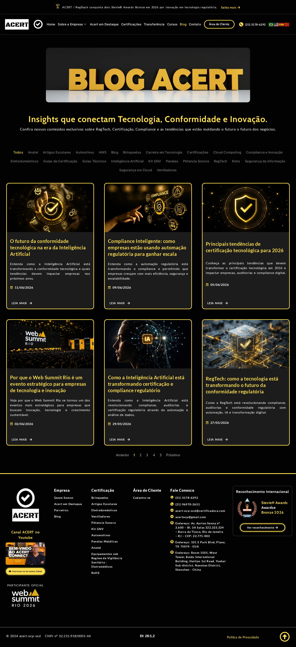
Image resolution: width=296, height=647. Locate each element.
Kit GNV (154, 161)
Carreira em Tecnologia (164, 152)
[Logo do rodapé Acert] (25, 505)
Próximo (173, 455)
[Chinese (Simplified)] (287, 24)
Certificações (131, 24)
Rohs (236, 161)
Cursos (172, 24)
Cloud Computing (227, 152)
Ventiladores (167, 170)
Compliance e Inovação (264, 152)
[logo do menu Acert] (23, 24)
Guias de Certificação (60, 161)
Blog (183, 24)
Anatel (33, 152)
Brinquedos (132, 152)
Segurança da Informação (265, 161)
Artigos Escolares (57, 152)
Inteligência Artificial (127, 161)
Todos (18, 152)
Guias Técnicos (94, 161)
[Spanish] (281, 24)
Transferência (154, 24)
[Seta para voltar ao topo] (285, 637)
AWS (102, 152)
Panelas (172, 161)
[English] (276, 24)
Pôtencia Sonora (196, 161)
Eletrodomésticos (24, 161)
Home (51, 24)
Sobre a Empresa (70, 24)
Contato (195, 24)
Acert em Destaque (104, 24)
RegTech (220, 161)
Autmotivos (85, 152)
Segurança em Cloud (135, 170)
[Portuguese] (271, 24)
